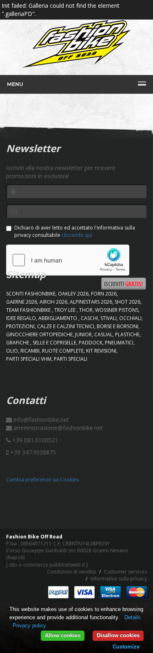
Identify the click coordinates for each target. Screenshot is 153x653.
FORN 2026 (104, 293)
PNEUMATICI (119, 342)
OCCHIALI (130, 318)
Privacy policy (29, 625)
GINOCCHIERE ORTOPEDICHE (39, 334)
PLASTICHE (127, 334)
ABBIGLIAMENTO (58, 318)
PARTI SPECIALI (70, 358)
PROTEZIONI (20, 326)
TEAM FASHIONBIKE (29, 310)
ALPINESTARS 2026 (91, 301)
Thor (86, 310)
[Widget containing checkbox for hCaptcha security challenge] (67, 260)
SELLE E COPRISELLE (54, 342)
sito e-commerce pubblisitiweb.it (47, 564)
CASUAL (103, 334)
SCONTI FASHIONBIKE (30, 293)
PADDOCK (90, 342)
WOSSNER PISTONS (116, 310)
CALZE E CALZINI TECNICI (65, 326)
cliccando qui (77, 235)
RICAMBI (30, 350)
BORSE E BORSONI (117, 326)
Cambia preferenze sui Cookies (42, 479)
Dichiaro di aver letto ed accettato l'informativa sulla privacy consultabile (74, 231)
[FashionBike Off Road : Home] (76, 43)
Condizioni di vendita (71, 571)
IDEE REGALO (21, 318)
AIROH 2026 (53, 301)
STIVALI (108, 318)
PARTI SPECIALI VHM (28, 358)
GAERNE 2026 (21, 301)
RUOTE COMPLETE (63, 350)
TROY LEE (65, 310)
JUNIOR (83, 334)
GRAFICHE (18, 342)
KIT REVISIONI (101, 350)
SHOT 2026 (127, 301)
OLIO (12, 350)
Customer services (125, 571)
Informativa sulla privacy (119, 578)
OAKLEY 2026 (73, 293)
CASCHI (89, 318)
